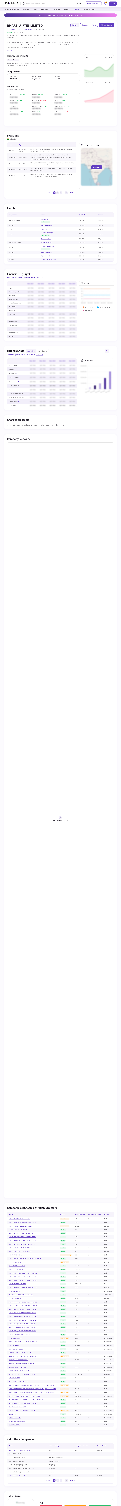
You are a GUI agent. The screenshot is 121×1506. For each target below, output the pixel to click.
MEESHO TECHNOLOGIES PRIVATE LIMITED (22, 1374)
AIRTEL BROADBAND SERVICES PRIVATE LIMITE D (24, 1396)
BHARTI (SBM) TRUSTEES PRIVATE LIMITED (22, 1327)
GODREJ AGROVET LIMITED (17, 1367)
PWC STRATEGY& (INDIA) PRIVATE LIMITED (22, 1410)
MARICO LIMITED (14, 1291)
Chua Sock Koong (46, 239)
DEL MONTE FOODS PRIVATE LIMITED (21, 1295)
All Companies (11, 29)
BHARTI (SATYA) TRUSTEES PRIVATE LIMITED (23, 1277)
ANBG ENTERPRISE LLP (16, 1349)
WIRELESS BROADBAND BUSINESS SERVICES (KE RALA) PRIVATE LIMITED (32, 1392)
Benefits (80, 3)
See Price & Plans (93, 3)
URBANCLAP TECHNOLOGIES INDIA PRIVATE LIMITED (26, 1400)
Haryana (19, 29)
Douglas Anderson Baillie (48, 259)
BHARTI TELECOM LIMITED (17, 1284)
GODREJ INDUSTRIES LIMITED (18, 1360)
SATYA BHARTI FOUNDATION (18, 1230)
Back (49, 193)
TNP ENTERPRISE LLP (15, 1345)
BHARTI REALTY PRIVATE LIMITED (19, 1219)
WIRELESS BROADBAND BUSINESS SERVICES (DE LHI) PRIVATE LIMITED (31, 1385)
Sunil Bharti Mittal (46, 242)
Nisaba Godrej (45, 229)
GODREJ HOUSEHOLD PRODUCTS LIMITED (22, 1356)
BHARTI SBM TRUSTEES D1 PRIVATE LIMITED (23, 1306)
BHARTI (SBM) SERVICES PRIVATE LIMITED (22, 1324)
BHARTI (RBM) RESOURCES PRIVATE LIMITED (23, 1240)
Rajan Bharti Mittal (46, 252)
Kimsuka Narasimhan (47, 246)
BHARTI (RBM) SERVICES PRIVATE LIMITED (22, 1244)
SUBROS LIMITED (14, 1425)
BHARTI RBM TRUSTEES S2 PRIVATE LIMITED (23, 1280)
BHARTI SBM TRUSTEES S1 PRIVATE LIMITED (23, 1309)
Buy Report (108, 25)
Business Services (27, 29)
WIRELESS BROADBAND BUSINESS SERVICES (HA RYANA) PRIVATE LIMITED (32, 1389)
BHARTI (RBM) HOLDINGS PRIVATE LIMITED (22, 1233)
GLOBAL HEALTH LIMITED (17, 1266)
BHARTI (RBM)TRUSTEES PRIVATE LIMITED (22, 1237)
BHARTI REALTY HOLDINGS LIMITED (20, 1226)
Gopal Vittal (44, 219)
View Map (96, 167)
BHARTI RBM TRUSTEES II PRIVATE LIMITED (22, 1222)
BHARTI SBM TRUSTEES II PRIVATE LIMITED (22, 1320)
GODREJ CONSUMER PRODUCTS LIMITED (22, 1363)
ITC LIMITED (13, 1414)
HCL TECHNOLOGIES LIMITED (18, 1381)
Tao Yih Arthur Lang (47, 225)
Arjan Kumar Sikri (46, 256)
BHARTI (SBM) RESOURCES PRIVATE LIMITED (23, 1316)
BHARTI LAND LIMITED (16, 1269)
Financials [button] (46, 9)
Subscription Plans (89, 25)
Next (71, 193)
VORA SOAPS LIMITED (16, 1338)
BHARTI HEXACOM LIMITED (17, 1476)
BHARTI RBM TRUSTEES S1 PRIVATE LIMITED (23, 1273)
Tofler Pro (39, 277)
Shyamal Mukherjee (47, 232)
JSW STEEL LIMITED (15, 1418)
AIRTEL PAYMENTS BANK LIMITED (19, 1334)
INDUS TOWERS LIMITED (16, 1262)
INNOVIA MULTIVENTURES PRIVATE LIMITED (23, 1342)
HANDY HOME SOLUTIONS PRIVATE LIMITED (23, 1403)
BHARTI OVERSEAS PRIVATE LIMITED (20, 1248)
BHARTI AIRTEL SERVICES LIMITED (19, 1450)
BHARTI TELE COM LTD (16, 1255)
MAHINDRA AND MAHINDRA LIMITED (21, 1371)
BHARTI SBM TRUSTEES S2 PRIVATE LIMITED (23, 1302)
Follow (74, 25)
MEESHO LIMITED (14, 1378)
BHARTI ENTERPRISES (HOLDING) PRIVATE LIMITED (25, 1258)
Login (113, 3)
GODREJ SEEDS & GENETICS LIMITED (20, 1353)
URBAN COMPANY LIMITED (17, 1407)
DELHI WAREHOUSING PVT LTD (19, 1421)
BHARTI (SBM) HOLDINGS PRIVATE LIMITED (22, 1313)
